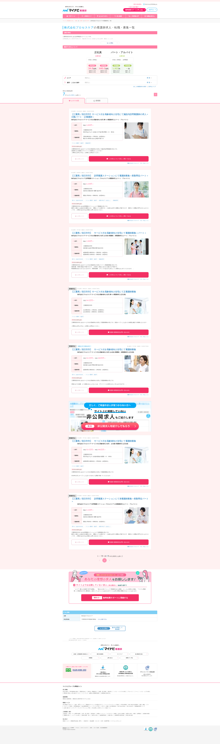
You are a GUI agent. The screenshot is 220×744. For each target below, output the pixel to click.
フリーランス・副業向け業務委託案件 (91, 693)
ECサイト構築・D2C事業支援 (109, 706)
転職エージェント (101, 713)
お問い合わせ (110, 657)
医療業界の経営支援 (119, 715)
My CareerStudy (121, 706)
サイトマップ (119, 654)
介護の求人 (110, 715)
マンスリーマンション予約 (84, 708)
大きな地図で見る (102, 619)
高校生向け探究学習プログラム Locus (81, 698)
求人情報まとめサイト (68, 704)
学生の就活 (65, 691)
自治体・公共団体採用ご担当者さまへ (81, 654)
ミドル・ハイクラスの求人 (120, 691)
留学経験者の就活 (74, 691)
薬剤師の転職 (146, 713)
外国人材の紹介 (129, 715)
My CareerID (130, 706)
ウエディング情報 (68, 706)
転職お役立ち (151, 16)
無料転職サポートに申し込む (134, 10)
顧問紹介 (139, 713)
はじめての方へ (103, 16)
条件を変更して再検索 (111, 628)
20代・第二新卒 (85, 713)
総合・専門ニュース (79, 704)
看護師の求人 (67, 715)
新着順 (98, 100)
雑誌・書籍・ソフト (144, 704)
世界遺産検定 (77, 706)
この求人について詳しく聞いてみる (120, 159)
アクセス (77, 727)
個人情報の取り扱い (139, 654)
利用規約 (90, 657)
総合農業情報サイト (86, 706)
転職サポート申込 (129, 657)
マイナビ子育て (96, 706)
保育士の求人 (95, 715)
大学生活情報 (123, 704)
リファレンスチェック (116, 721)
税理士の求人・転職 (130, 713)
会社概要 (72, 727)
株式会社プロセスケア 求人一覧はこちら (139, 163)
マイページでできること (151, 4)
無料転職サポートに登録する (111, 598)
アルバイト (130, 691)
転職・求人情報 (102, 691)
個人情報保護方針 (103, 727)
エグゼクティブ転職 (111, 713)
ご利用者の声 (135, 16)
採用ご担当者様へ (138, 4)
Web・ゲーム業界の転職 (74, 713)
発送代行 (86, 721)
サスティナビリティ (84, 727)
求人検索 (119, 16)
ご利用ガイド (88, 16)
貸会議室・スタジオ (94, 721)
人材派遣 (65, 713)
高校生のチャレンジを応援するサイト (94, 704)
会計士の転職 (121, 713)
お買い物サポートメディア (70, 708)
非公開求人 (72, 95)
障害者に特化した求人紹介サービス (72, 693)
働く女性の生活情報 (133, 704)
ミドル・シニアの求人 (145, 691)
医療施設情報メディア (140, 706)
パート (136, 691)
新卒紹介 (93, 713)
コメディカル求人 (76, 715)
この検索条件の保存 (141, 86)
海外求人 (110, 691)
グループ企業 (96, 727)
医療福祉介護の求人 (106, 693)
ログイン (151, 9)
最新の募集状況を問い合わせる (119, 332)
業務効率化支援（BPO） (76, 721)
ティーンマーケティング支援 (112, 704)
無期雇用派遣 (103, 715)
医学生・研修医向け (92, 691)
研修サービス (66, 721)
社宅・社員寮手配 (105, 721)
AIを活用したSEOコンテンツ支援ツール (101, 708)
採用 (91, 727)
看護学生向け (83, 691)
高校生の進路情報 (67, 698)
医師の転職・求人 (86, 715)
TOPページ (72, 16)
